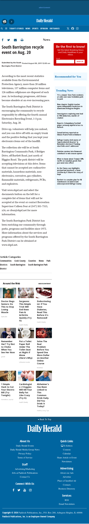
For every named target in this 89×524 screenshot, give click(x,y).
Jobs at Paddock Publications (25, 472)
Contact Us (25, 476)
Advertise (67, 476)
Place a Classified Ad (66, 480)
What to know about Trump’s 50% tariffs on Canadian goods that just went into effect (70, 161)
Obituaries (55, 28)
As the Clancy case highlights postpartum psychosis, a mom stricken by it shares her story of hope (70, 171)
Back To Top (45, 419)
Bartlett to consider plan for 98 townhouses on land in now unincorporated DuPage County (69, 181)
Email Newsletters (67, 503)
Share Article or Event (67, 457)
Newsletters (67, 461)
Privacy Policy (24, 453)
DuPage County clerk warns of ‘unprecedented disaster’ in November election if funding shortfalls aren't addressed (69, 143)
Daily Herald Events (25, 445)
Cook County (19, 260)
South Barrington (17, 264)
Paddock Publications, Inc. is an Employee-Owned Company (28, 516)
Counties (32, 260)
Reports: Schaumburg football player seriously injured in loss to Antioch (70, 125)
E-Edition (68, 445)
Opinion (44, 28)
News (27, 28)
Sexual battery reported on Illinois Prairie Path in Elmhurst (69, 133)
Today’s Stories (16, 28)
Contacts (67, 484)
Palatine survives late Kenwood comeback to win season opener (69, 152)
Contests (67, 449)
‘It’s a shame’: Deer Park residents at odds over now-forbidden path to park (70, 97)
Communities (6, 260)
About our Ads (66, 472)
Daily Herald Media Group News (25, 449)
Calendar (67, 453)
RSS (67, 500)
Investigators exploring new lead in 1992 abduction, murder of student (70, 115)
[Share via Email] (17, 40)
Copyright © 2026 (10, 512)
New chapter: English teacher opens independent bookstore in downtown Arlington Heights (69, 106)
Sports (35, 28)
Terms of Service (24, 457)
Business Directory (66, 488)
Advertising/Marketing (25, 468)
